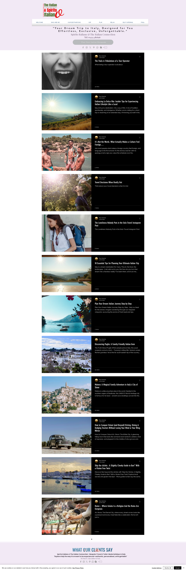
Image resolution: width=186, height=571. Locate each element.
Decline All (168, 568)
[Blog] (101, 47)
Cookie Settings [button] (156, 568)
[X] (90, 47)
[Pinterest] (94, 47)
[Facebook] (83, 47)
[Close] (184, 567)
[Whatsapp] (97, 47)
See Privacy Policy (78, 568)
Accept (178, 568)
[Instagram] (86, 47)
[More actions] (140, 56)
